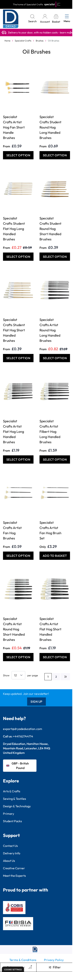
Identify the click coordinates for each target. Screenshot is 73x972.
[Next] (65, 676)
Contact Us (10, 846)
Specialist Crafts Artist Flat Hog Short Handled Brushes (50, 629)
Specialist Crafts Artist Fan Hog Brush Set (50, 530)
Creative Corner (14, 868)
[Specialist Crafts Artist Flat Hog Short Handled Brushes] (54, 589)
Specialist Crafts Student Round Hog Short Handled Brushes (50, 228)
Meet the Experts (14, 875)
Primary (8, 813)
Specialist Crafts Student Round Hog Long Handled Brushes (50, 127)
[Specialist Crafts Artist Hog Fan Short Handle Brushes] (18, 87)
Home (7, 40)
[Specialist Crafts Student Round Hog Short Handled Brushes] (54, 188)
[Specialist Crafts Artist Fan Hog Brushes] (18, 493)
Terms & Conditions (22, 960)
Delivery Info (11, 853)
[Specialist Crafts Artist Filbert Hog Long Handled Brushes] (54, 391)
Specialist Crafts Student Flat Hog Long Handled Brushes (14, 228)
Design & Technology (17, 806)
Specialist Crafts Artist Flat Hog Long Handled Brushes (13, 431)
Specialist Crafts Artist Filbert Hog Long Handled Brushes (49, 431)
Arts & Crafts (11, 791)
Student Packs (12, 821)
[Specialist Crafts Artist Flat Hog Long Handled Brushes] (18, 391)
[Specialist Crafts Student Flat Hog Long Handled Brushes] (18, 188)
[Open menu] (67, 16)
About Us (9, 861)
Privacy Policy (54, 960)
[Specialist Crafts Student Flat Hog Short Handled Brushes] (18, 290)
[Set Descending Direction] (30, 967)
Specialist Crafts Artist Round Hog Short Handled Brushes (14, 629)
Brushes (39, 40)
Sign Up (36, 701)
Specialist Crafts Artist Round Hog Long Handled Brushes (49, 330)
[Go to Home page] (10, 19)
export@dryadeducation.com (22, 729)
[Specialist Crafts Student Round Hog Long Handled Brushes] (54, 87)
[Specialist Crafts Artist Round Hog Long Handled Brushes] (54, 290)
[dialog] (13, 969)
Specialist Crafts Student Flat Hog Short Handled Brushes (14, 330)
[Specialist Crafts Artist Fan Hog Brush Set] (54, 493)
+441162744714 (23, 736)
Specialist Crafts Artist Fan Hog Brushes (12, 530)
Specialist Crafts (23, 40)
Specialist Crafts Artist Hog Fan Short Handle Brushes (14, 127)
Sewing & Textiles (14, 799)
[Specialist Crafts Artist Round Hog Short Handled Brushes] (18, 589)
